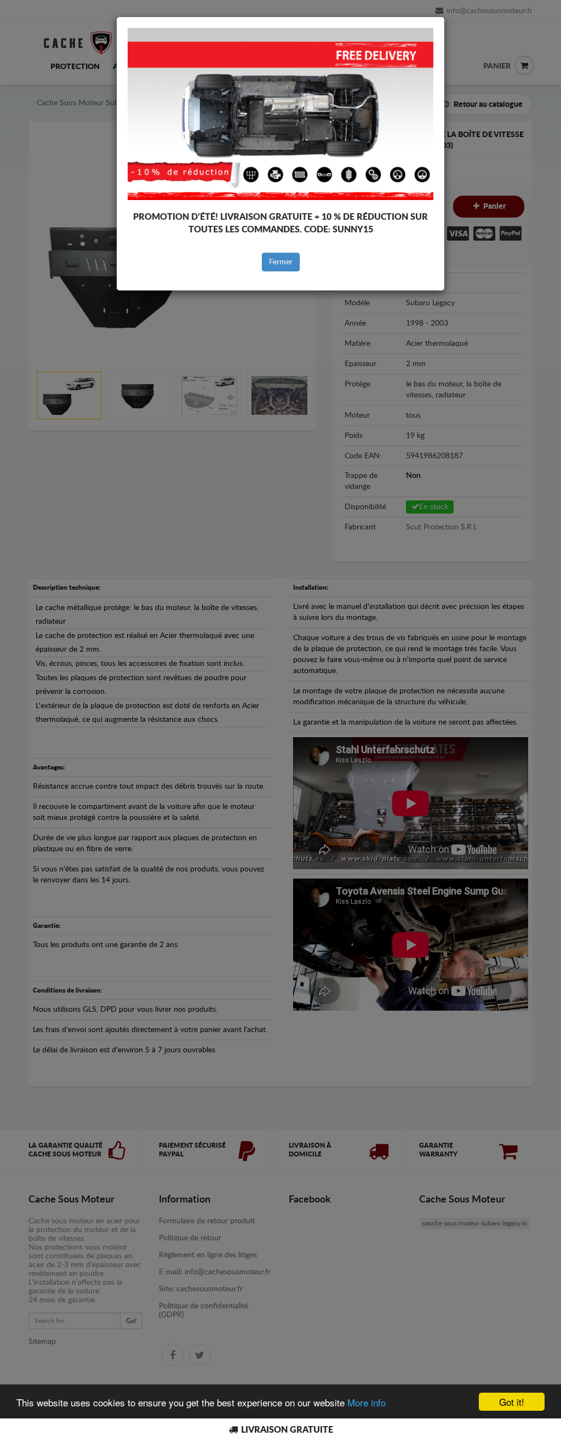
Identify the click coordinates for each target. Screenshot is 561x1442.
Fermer (281, 262)
